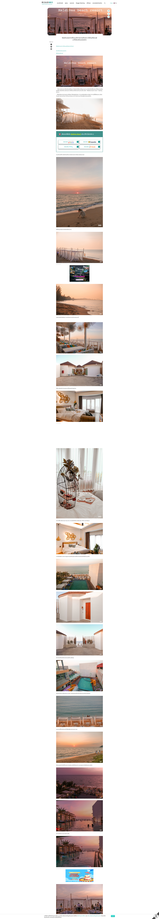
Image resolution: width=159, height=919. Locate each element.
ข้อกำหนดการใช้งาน (82, 916)
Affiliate (89, 3)
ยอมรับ (113, 916)
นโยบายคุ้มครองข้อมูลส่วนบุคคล (94, 916)
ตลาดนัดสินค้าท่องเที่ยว (97, 3)
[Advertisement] (79, 436)
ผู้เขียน (66, 3)
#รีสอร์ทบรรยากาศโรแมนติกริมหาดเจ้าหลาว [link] (65, 46)
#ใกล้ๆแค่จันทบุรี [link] (59, 53)
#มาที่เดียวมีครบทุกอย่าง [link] (61, 51)
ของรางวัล (72, 3)
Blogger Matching (80, 3)
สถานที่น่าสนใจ (60, 3)
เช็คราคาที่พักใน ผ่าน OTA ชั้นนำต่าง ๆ (77, 134)
